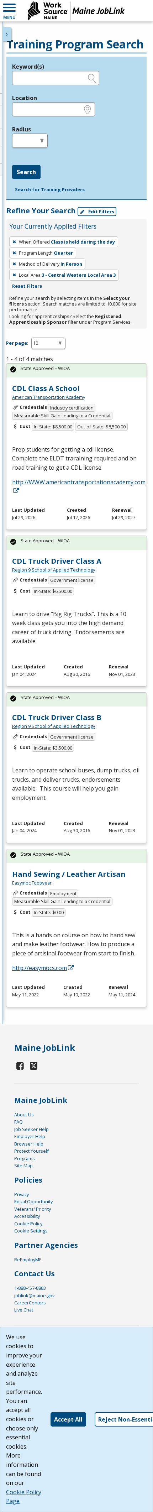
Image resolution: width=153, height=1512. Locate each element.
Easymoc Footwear (32, 883)
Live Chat (23, 1310)
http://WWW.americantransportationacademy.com (79, 482)
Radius (21, 129)
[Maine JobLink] (76, 10)
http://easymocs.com (39, 968)
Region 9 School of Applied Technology (53, 570)
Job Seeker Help (31, 1129)
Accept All (68, 1419)
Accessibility (27, 1216)
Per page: (17, 343)
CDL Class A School (46, 388)
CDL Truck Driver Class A (56, 561)
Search (26, 172)
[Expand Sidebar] (7, 34)
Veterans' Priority (32, 1209)
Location (24, 98)
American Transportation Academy (48, 397)
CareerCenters (30, 1302)
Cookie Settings (31, 1230)
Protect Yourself (31, 1151)
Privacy (21, 1194)
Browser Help (28, 1144)
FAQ (18, 1122)
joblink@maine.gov (34, 1295)
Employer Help (29, 1136)
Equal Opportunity (33, 1201)
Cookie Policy (28, 1223)
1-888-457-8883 (30, 1288)
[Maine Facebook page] (20, 1066)
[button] (9, 10)
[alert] (76, 370)
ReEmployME (28, 1259)
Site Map (23, 1165)
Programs (24, 1158)
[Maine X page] (33, 1066)
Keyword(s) (28, 67)
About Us (24, 1114)
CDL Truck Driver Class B (56, 717)
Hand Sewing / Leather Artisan (69, 874)
